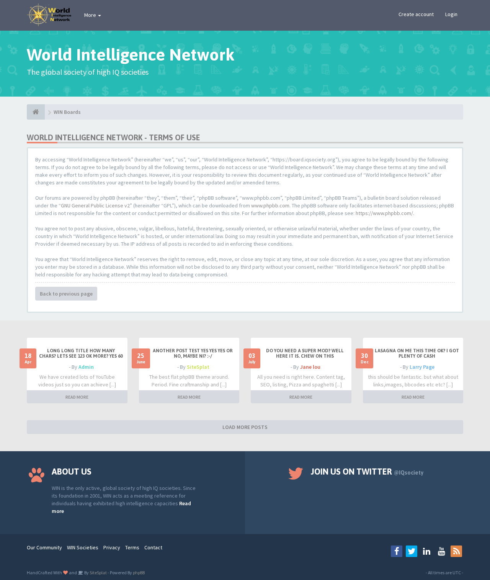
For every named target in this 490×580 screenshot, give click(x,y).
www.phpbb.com (270, 205)
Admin (86, 366)
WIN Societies (82, 547)
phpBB (139, 572)
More (90, 15)
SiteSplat (198, 366)
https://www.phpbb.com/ (384, 213)
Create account (416, 14)
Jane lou (310, 366)
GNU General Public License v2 (95, 205)
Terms (132, 547)
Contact (153, 547)
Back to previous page (66, 293)
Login (451, 14)
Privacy (111, 547)
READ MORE (76, 397)
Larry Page (422, 366)
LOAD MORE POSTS (245, 427)
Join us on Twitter (367, 471)
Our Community (44, 547)
